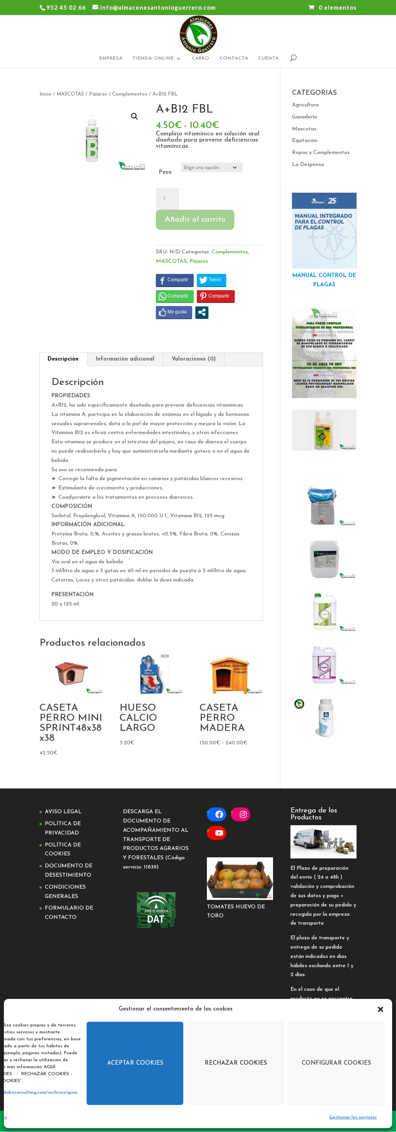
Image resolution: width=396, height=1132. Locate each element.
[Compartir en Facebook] (175, 280)
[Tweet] (211, 280)
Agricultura (305, 105)
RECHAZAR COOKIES (236, 1063)
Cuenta (268, 58)
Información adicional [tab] (125, 359)
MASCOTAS (70, 94)
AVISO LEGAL (63, 812)
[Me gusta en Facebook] (174, 312)
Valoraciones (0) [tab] (194, 359)
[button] (380, 1009)
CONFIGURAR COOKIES (336, 1063)
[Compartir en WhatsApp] (175, 296)
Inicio (45, 94)
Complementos (129, 94)
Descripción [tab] (63, 359)
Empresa (111, 58)
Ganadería (304, 117)
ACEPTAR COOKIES (135, 1063)
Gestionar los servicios (353, 1117)
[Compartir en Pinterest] (216, 296)
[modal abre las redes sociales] (201, 312)
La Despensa (308, 165)
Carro (201, 58)
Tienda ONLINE (153, 58)
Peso (165, 172)
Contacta (234, 58)
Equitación (304, 141)
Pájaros (98, 94)
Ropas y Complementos (321, 153)
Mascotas (304, 129)
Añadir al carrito (195, 220)
